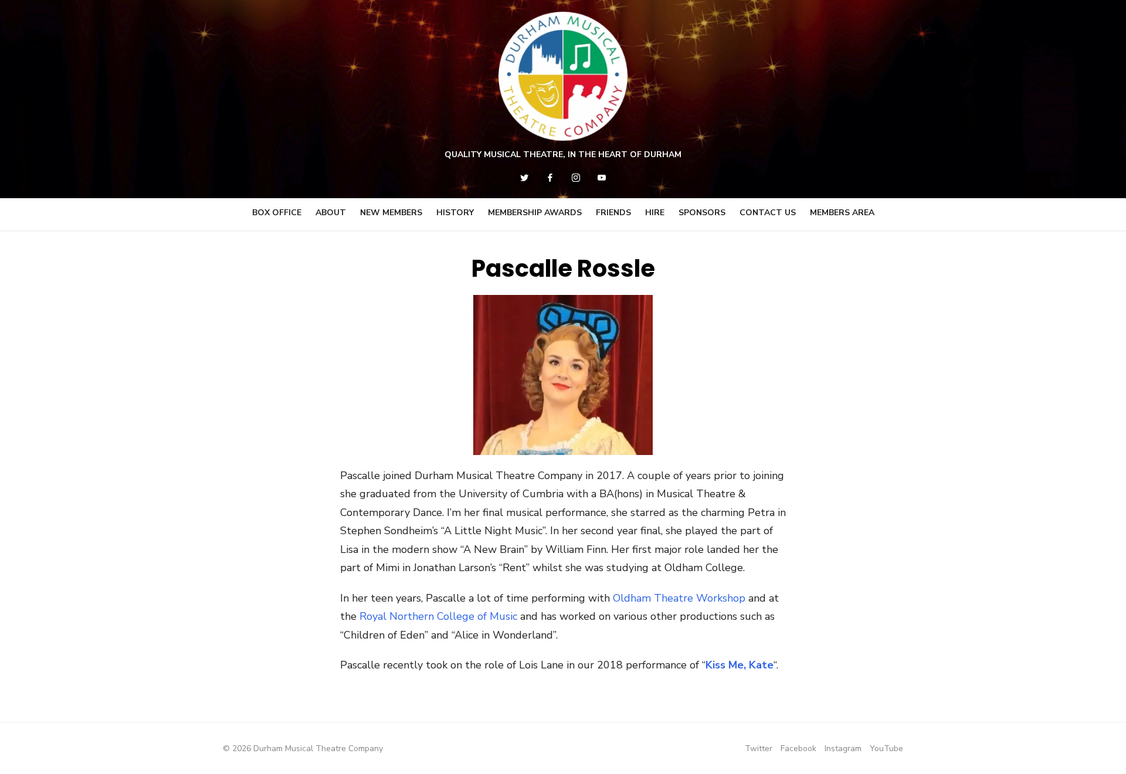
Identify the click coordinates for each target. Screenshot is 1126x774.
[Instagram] (576, 177)
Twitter (758, 748)
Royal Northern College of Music (438, 616)
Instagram (843, 748)
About (331, 212)
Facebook (798, 748)
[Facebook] (550, 177)
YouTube (886, 748)
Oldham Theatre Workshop (679, 598)
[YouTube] (602, 177)
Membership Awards (535, 212)
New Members (391, 212)
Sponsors (702, 212)
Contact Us (768, 212)
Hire (654, 212)
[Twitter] (524, 177)
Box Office (276, 212)
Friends (613, 212)
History (455, 212)
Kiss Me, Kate (740, 665)
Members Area (842, 212)
